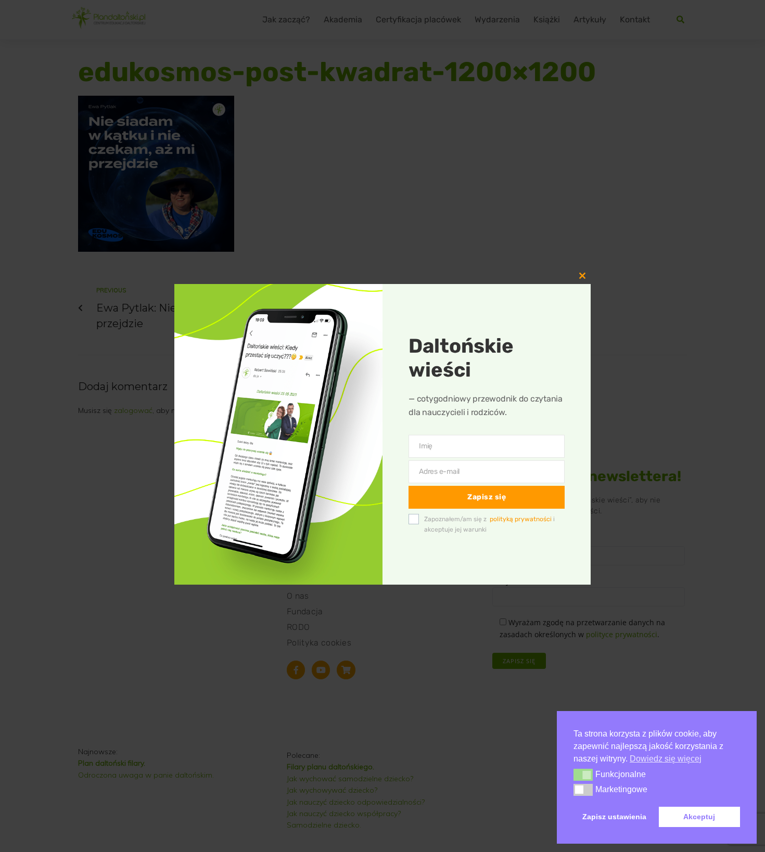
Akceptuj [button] (699, 816)
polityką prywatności (521, 519)
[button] (583, 774)
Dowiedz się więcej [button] (666, 758)
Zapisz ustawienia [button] (614, 816)
